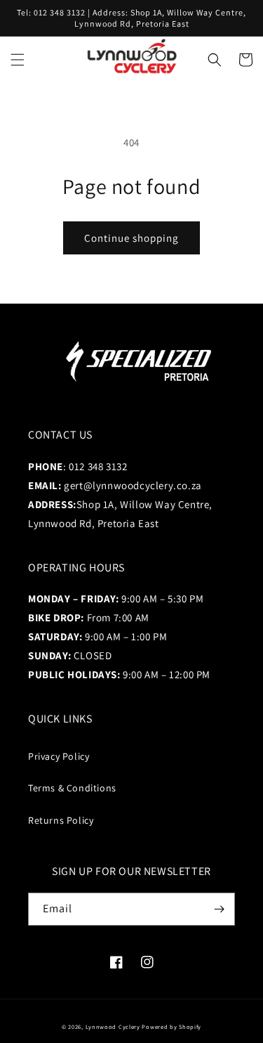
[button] (17, 59)
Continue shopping (131, 238)
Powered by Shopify (171, 1026)
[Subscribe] (218, 909)
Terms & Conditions (72, 788)
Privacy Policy (58, 756)
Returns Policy (60, 820)
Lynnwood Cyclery (113, 1026)
